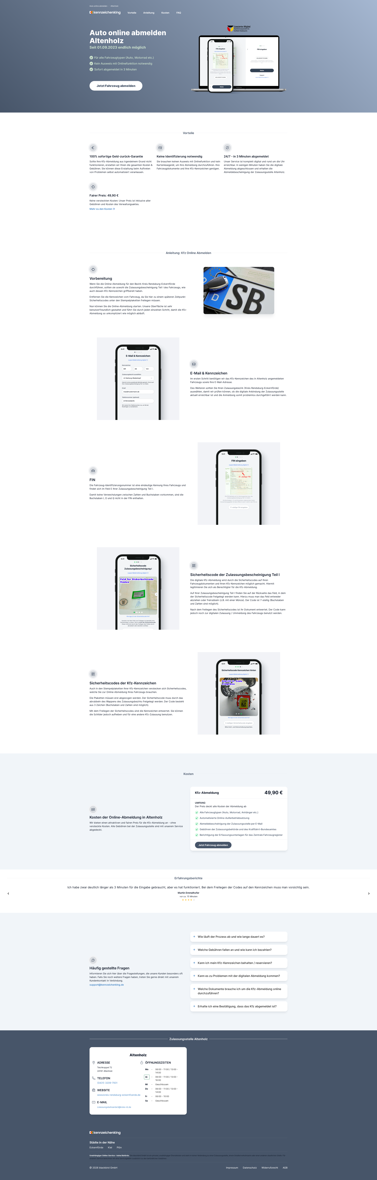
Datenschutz (250, 1167)
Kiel (110, 1147)
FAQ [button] (178, 12)
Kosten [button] (165, 12)
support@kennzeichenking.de (107, 984)
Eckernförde (96, 1147)
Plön (119, 1147)
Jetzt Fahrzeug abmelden (116, 86)
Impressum (232, 1167)
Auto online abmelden (98, 6)
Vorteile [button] (132, 12)
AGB (285, 1167)
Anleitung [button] (148, 12)
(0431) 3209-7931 (107, 1082)
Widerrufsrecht (270, 1167)
